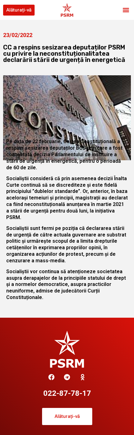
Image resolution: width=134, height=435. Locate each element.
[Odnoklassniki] (82, 377)
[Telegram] (67, 377)
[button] (126, 10)
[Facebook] (51, 377)
